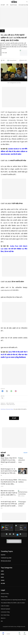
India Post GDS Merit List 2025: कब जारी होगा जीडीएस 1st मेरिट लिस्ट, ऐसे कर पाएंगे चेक (14, 249)
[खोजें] (27, 2)
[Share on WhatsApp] (11, 391)
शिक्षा (3, 31)
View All (25, 452)
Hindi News (3, 409)
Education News (9, 409)
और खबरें (14, 418)
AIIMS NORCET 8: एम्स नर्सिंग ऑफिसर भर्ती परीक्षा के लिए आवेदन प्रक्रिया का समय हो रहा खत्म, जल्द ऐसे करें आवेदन (14, 151)
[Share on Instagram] (15, 391)
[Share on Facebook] (2, 391)
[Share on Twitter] (7, 391)
